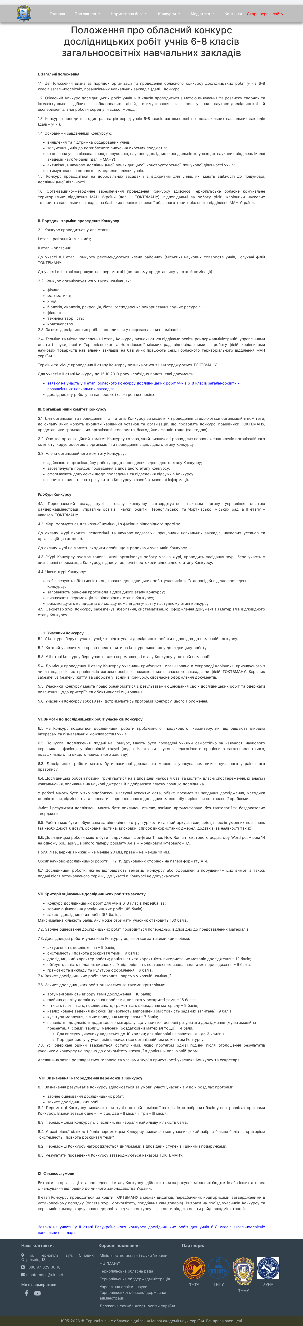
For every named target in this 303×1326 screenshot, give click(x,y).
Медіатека (200, 13)
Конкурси (167, 13)
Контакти (233, 13)
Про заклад (85, 13)
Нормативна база (127, 13)
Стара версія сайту (265, 13)
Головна (57, 13)
